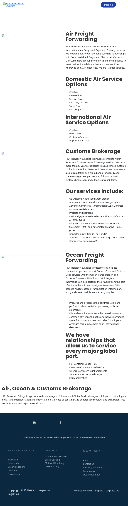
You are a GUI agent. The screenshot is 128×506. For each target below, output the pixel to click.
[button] (108, 5)
